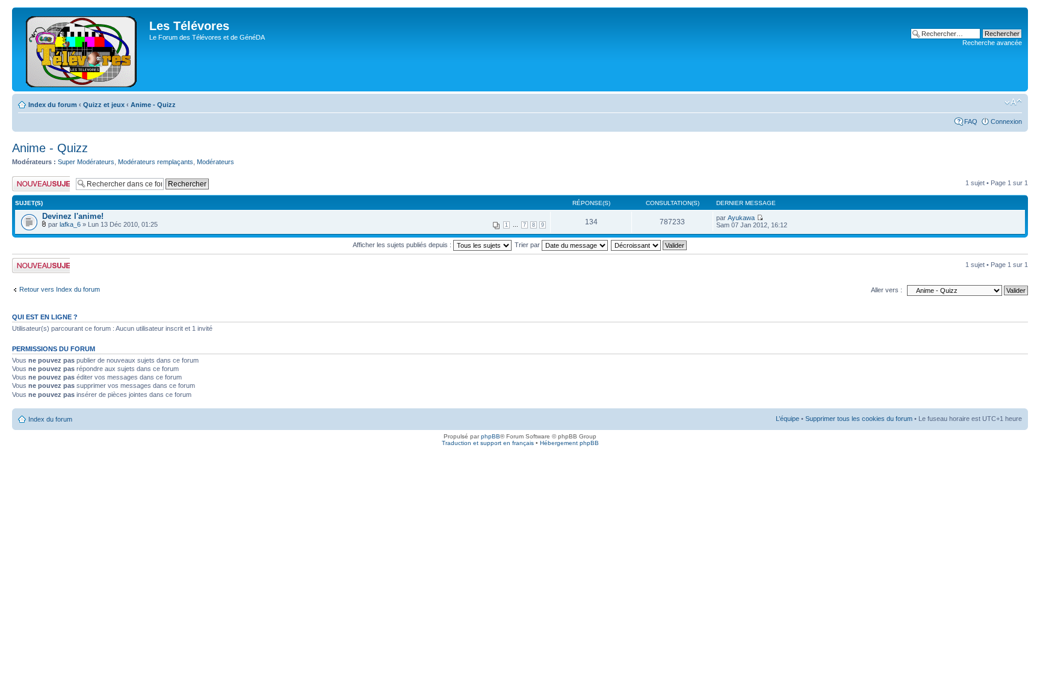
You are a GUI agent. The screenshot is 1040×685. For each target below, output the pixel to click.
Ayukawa (741, 217)
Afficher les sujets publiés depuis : (403, 244)
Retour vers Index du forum (59, 289)
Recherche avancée (992, 42)
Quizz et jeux (104, 104)
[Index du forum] (82, 49)
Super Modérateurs (86, 161)
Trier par (528, 244)
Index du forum (52, 104)
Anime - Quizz (153, 104)
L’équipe (787, 418)
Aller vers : (886, 289)
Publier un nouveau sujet (40, 183)
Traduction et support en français (488, 443)
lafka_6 (70, 224)
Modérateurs (215, 161)
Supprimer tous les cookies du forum (858, 418)
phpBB (490, 436)
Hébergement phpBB (569, 443)
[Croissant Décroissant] (649, 244)
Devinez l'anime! (73, 216)
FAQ (970, 121)
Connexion (1006, 121)
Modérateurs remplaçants (155, 161)
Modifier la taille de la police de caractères (1013, 102)
